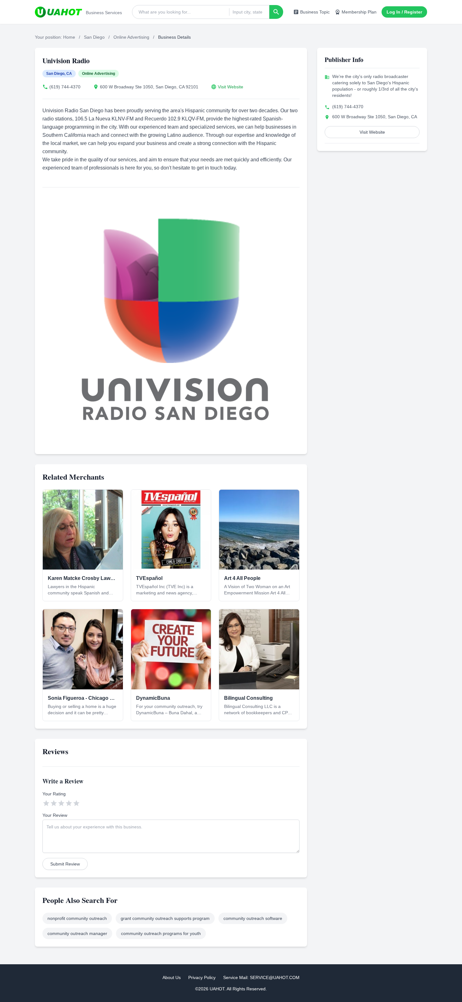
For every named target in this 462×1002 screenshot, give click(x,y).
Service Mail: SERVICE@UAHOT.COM (261, 977)
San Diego (94, 37)
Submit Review (65, 863)
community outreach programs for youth (161, 933)
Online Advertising (131, 37)
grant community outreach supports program (165, 918)
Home (69, 37)
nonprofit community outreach (77, 918)
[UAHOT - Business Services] (58, 12)
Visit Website (230, 86)
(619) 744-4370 (64, 86)
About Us (171, 977)
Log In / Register (404, 11)
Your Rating (54, 793)
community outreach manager (77, 933)
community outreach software (252, 918)
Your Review (54, 815)
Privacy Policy (202, 977)
